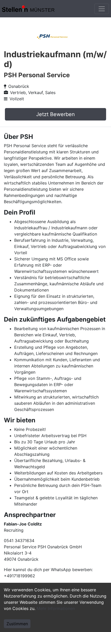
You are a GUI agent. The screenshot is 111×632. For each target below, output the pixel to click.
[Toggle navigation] (101, 9)
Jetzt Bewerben (55, 114)
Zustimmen (17, 623)
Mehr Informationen (56, 608)
